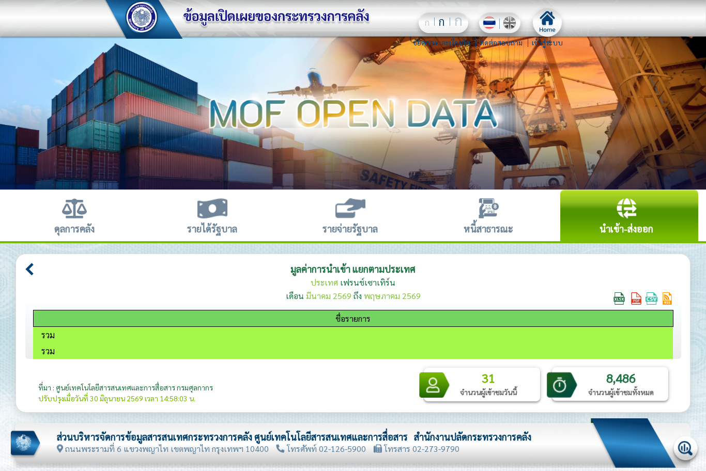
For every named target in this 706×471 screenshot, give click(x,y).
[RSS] (667, 297)
